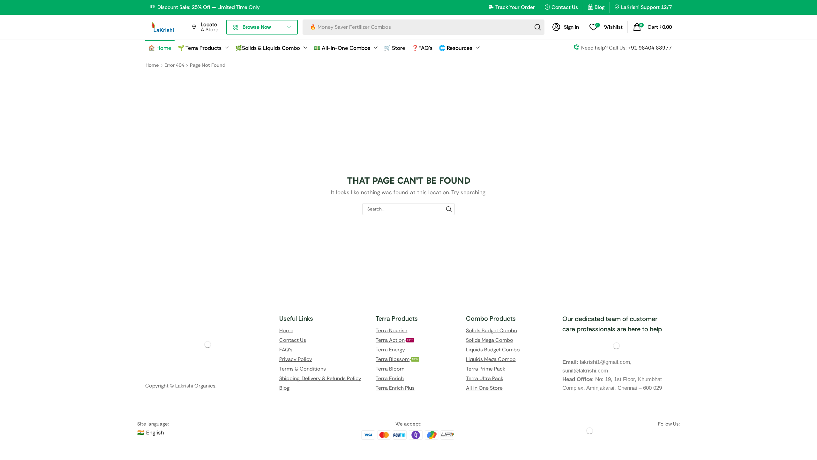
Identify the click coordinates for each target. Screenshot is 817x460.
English (155, 432)
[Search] (537, 27)
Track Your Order (515, 7)
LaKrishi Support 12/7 (646, 7)
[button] (565, 27)
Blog (599, 7)
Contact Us (564, 7)
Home (152, 65)
